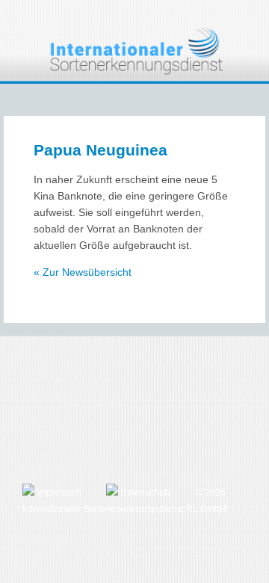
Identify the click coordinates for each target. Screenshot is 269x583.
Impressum (57, 492)
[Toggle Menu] (247, 20)
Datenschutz (144, 492)
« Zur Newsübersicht (83, 272)
